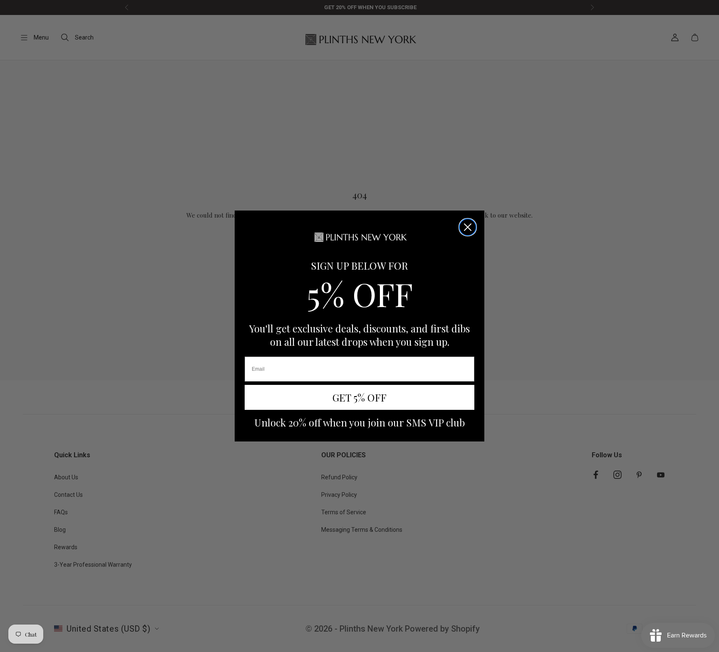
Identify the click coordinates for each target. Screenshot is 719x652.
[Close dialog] (467, 227)
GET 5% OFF (359, 397)
